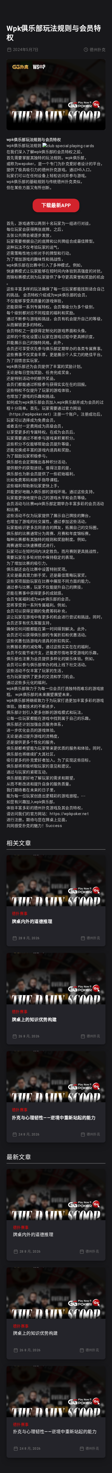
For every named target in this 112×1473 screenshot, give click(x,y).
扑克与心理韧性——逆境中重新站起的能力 (53, 1117)
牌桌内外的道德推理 (32, 921)
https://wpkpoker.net (29, 414)
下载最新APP (56, 205)
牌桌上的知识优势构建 (34, 1019)
